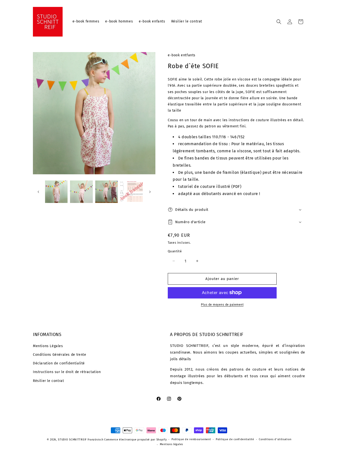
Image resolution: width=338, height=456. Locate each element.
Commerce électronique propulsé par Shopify (135, 439)
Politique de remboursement (191, 439)
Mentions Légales (48, 346)
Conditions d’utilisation (275, 439)
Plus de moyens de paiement (222, 304)
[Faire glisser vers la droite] (150, 191)
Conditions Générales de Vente (59, 355)
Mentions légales (171, 444)
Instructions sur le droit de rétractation (67, 372)
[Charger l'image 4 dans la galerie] (131, 191)
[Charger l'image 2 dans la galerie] (81, 191)
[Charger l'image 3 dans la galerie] (106, 191)
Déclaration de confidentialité (59, 363)
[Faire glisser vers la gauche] (38, 191)
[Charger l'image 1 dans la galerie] (56, 191)
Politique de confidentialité (235, 439)
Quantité (175, 251)
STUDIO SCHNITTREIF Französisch (80, 439)
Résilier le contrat (48, 381)
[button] (278, 21)
